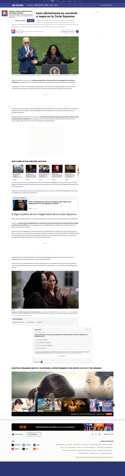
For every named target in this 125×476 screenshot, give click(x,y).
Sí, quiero (30, 20)
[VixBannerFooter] (62, 427)
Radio (75, 1)
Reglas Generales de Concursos (105, 450)
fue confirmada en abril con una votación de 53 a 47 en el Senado (35, 191)
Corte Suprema (30, 322)
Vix (47, 1)
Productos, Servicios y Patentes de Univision (87, 450)
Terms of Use (85, 444)
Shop (80, 1)
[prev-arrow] (10, 405)
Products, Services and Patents (69, 450)
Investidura (39, 322)
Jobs (66, 447)
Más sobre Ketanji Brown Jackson (29, 161)
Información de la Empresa (95, 444)
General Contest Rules (83, 453)
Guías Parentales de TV (90, 447)
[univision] (18, 5)
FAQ (83, 447)
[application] (45, 55)
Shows (58, 1)
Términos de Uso (77, 444)
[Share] (77, 31)
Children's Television (94, 453)
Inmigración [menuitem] (38, 5)
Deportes (70, 1)
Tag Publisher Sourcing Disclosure (104, 447)
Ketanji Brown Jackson (22, 80)
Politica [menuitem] (30, 5)
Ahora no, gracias (20, 20)
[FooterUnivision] (17, 434)
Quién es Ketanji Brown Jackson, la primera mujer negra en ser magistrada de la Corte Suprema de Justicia (49, 202)
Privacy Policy (69, 444)
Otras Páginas (32, 434)
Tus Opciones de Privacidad (106, 453)
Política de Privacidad (60, 444)
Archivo (62, 447)
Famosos (64, 1)
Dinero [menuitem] (46, 5)
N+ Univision (20, 30)
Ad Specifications (72, 447)
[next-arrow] (78, 172)
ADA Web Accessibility (107, 444)
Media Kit (79, 447)
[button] (45, 55)
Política (15, 179)
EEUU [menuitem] (51, 5)
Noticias (52, 1)
